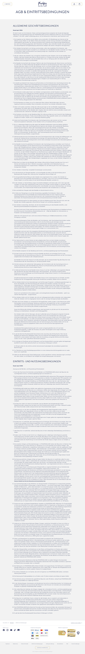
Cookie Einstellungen (75, 643)
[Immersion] (18, 630)
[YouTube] (11, 630)
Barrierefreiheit (60, 643)
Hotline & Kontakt (24, 643)
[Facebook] (4, 630)
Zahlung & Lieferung (50, 643)
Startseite (12, 622)
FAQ (67, 643)
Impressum (8, 643)
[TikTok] (15, 630)
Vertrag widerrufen (42, 647)
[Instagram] (7, 630)
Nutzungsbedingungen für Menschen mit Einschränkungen (29, 481)
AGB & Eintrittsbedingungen (37, 643)
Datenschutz (15, 643)
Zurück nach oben (76, 622)
